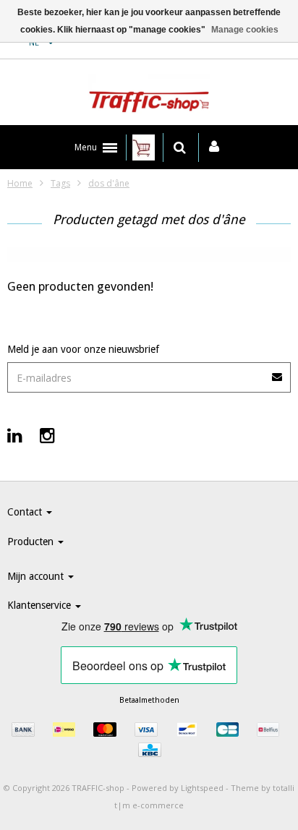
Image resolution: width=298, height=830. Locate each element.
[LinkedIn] (14, 435)
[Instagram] (47, 435)
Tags (60, 183)
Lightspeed (202, 787)
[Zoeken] (179, 147)
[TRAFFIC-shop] (149, 96)
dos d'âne (108, 183)
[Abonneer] (278, 372)
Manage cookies (244, 30)
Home (20, 183)
